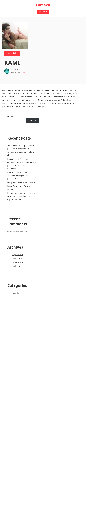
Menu (44, 12)
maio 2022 (17, 266)
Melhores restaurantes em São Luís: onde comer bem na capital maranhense (21, 196)
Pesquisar (11, 116)
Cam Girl (12, 53)
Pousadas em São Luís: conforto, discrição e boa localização (18, 175)
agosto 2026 (17, 254)
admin (23, 72)
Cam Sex (43, 5)
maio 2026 (17, 258)
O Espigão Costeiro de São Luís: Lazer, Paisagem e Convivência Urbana (21, 185)
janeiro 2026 (17, 262)
